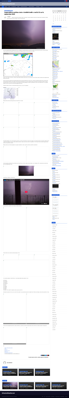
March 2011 (54, 312)
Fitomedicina (14, 6)
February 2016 (54, 255)
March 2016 (54, 253)
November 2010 (54, 320)
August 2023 (54, 226)
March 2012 (54, 289)
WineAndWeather (62, 396)
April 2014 (53, 266)
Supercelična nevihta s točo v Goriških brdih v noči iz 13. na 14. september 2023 (9, 386)
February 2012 (54, 291)
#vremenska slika (22, 18)
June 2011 (53, 306)
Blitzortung (6, 351)
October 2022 (54, 230)
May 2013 (53, 270)
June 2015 (53, 259)
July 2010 (53, 327)
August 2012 (54, 280)
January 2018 (54, 238)
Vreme (18, 6)
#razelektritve (43, 17)
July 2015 (53, 257)
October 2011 (54, 299)
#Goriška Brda (16, 17)
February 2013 (54, 276)
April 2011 (53, 310)
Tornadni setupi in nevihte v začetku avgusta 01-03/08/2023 (38, 357)
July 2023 (53, 228)
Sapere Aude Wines (24, 6)
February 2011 (54, 314)
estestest (9, 16)
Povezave (37, 6)
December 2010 (54, 318)
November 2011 (54, 297)
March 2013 (54, 274)
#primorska (35, 17)
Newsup (12, 396)
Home (42, 396)
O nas (42, 6)
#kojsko (22, 17)
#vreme (19, 18)
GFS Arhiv (6, 349)
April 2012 (53, 287)
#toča (14, 18)
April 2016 (53, 251)
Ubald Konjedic (31, 6)
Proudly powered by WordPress (5, 396)
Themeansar (15, 396)
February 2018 (54, 236)
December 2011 (54, 295)
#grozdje (20, 17)
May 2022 (53, 232)
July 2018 (53, 234)
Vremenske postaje (57, 396)
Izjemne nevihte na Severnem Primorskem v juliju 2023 (25, 373)
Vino (9, 6)
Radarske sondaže (7, 350)
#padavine (31, 17)
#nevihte (29, 17)
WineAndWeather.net (8, 4)
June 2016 (53, 247)
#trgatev (16, 18)
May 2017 (53, 245)
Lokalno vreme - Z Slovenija (6, 371)
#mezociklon (25, 17)
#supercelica (11, 18)
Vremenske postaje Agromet (8, 352)
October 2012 (54, 278)
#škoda (47, 17)
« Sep (53, 23)
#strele (8, 18)
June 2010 (53, 329)
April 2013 (53, 272)
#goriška (13, 17)
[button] (65, 6)
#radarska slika (39, 17)
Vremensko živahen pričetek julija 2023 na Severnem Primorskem (42, 373)
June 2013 (53, 268)
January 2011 (54, 316)
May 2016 (53, 249)
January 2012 (54, 293)
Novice (6, 6)
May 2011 (53, 308)
